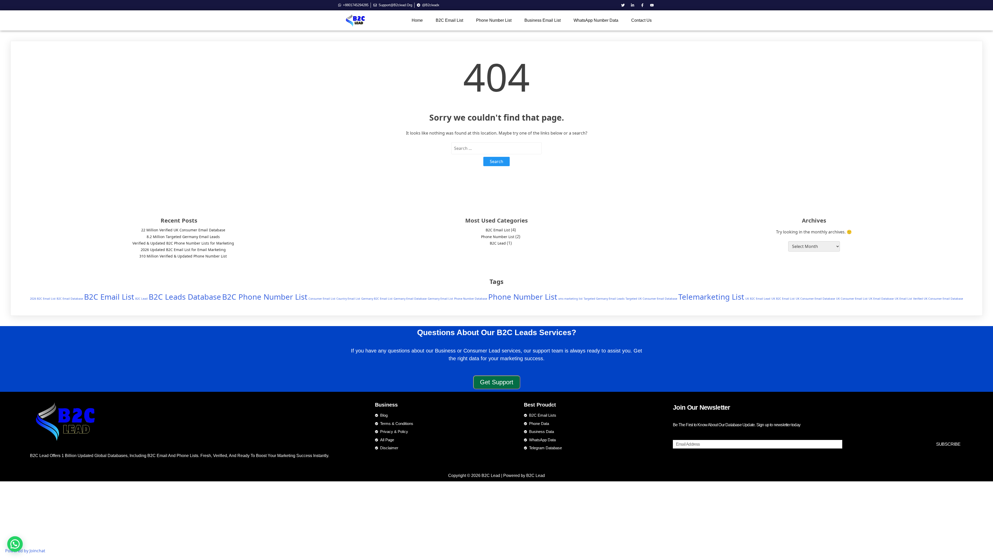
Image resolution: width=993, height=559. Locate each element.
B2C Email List (449, 20)
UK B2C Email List (783, 298)
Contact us (641, 20)
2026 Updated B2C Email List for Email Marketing (183, 249)
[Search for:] (496, 148)
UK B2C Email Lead (757, 298)
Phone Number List (493, 20)
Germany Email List (440, 298)
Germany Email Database (410, 298)
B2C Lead (498, 243)
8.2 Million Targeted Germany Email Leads (183, 236)
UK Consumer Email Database (815, 298)
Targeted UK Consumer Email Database (651, 298)
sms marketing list (570, 298)
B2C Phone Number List (264, 297)
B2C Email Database (70, 298)
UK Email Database (881, 298)
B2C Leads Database (185, 297)
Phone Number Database (470, 298)
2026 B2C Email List (43, 298)
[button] (15, 544)
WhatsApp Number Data (596, 20)
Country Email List (348, 298)
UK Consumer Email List (852, 298)
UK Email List (903, 298)
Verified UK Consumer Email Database (938, 298)
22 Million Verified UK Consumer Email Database (183, 229)
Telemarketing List (711, 297)
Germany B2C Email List (377, 298)
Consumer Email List (322, 298)
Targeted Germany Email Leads (604, 298)
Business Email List (542, 20)
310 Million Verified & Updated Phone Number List (183, 256)
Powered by (25, 551)
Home (417, 20)
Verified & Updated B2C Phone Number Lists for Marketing (183, 243)
